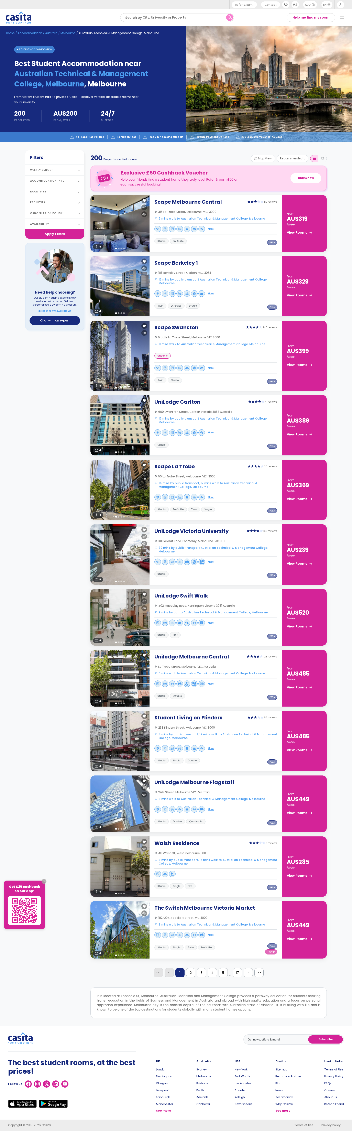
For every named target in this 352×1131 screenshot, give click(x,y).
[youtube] (64, 1084)
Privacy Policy (333, 1076)
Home (10, 33)
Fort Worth (242, 1076)
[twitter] (46, 1084)
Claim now (306, 178)
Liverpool (162, 1090)
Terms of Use (333, 1069)
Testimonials (284, 1097)
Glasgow (162, 1083)
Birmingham (164, 1076)
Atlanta (240, 1090)
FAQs (327, 1083)
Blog (278, 1083)
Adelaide (202, 1097)
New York (241, 1069)
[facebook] (28, 1084)
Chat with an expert (54, 320)
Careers (330, 1090)
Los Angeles (243, 1083)
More (211, 229)
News (279, 1090)
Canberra (203, 1104)
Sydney (201, 1069)
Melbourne (203, 1076)
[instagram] (37, 1084)
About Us (330, 1097)
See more (163, 1111)
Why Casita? (284, 1104)
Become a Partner (288, 1076)
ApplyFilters (55, 234)
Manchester (164, 1104)
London (161, 1069)
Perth (200, 1090)
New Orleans (243, 1104)
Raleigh (240, 1097)
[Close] (44, 881)
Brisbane (202, 1083)
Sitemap (281, 1069)
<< (158, 972)
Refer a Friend (334, 1104)
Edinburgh (163, 1097)
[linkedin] (55, 1084)
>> (259, 972)
